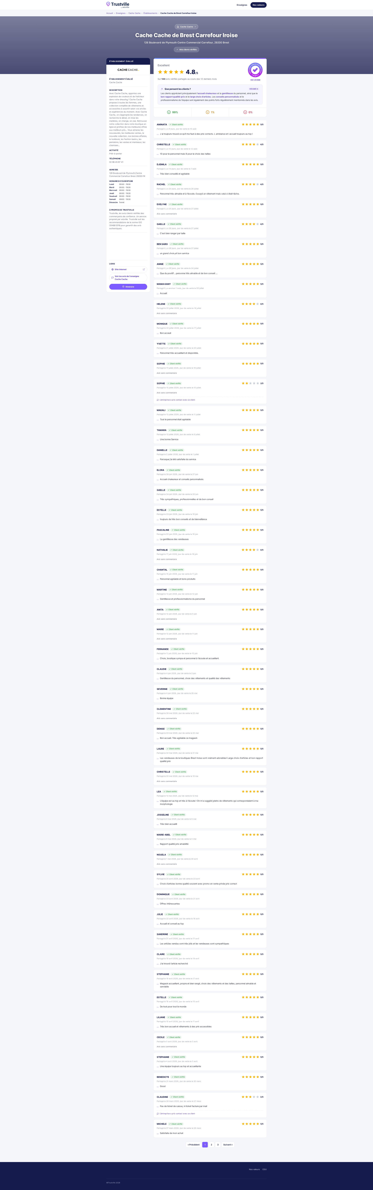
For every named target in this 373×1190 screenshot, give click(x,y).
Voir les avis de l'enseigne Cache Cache (127, 277)
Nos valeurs (258, 5)
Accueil (109, 13)
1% (212, 112)
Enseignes (242, 5)
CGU (264, 1169)
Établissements (150, 13)
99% (175, 112)
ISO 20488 (255, 80)
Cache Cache (134, 13)
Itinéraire (130, 287)
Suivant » (228, 1144)
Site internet (120, 269)
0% (251, 112)
